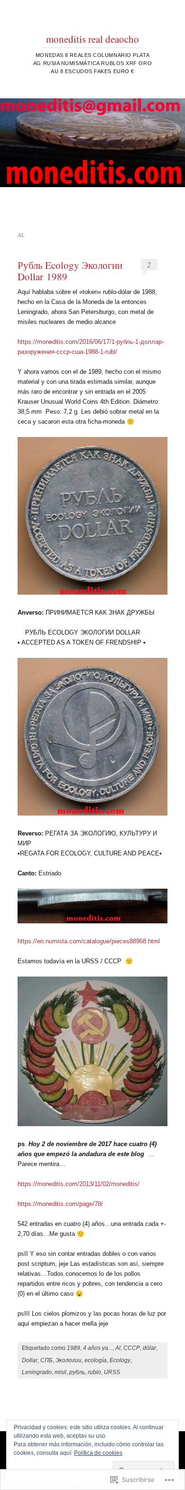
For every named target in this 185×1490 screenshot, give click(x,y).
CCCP (131, 1348)
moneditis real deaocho (92, 39)
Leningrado (37, 1372)
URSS (112, 1372)
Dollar (29, 1360)
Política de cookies (98, 1453)
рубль (77, 1372)
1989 (73, 1348)
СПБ (46, 1360)
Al (117, 1348)
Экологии (69, 1360)
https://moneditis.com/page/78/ (60, 1203)
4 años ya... (97, 1348)
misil (60, 1372)
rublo (94, 1372)
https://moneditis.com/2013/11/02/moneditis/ (78, 1183)
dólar (149, 1348)
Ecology (120, 1360)
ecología (95, 1360)
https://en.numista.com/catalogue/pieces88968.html (89, 941)
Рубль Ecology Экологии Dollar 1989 (70, 270)
